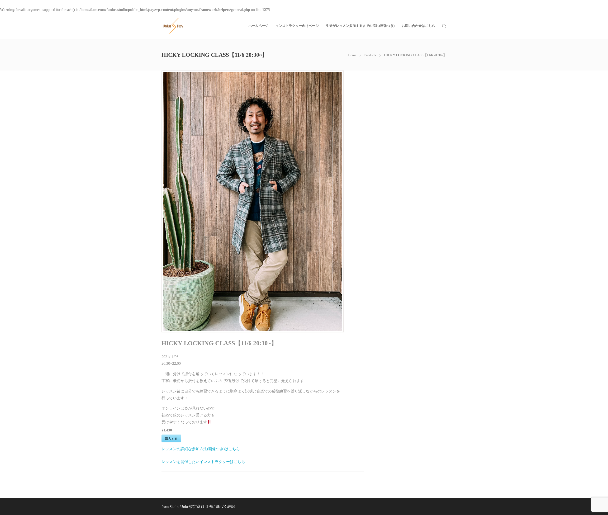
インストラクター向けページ (297, 26)
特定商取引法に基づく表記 (212, 507)
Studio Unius (179, 507)
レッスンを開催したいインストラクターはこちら (203, 462)
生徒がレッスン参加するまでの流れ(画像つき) (360, 26)
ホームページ (258, 26)
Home (352, 55)
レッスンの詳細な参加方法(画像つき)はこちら (201, 449)
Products (370, 55)
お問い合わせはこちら (418, 26)
